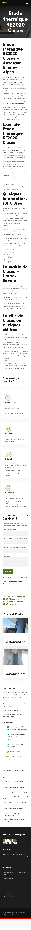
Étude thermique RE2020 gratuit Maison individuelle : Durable (13, 814)
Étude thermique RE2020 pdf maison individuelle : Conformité (13, 808)
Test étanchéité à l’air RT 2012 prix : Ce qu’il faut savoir (15, 642)
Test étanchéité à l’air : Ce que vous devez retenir (15, 674)
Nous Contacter (10, 896)
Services (8, 892)
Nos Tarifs (8, 894)
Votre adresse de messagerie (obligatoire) (15, 538)
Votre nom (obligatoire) (9, 530)
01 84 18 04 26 (10, 588)
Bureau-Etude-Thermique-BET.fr (12, 77)
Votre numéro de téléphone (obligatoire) (14, 547)
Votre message (7, 556)
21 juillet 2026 (12, 638)
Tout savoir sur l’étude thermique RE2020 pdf (15, 793)
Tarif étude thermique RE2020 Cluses (13, 103)
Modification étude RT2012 (10, 912)
